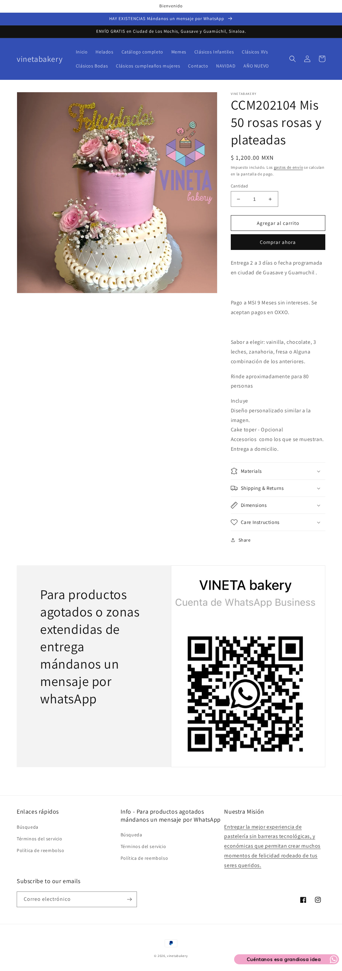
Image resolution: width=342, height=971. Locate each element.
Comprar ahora (278, 242)
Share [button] (244, 540)
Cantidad (239, 186)
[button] (292, 58)
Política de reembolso (40, 850)
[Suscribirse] (129, 899)
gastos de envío (288, 167)
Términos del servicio (39, 839)
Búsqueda (27, 827)
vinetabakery (177, 956)
